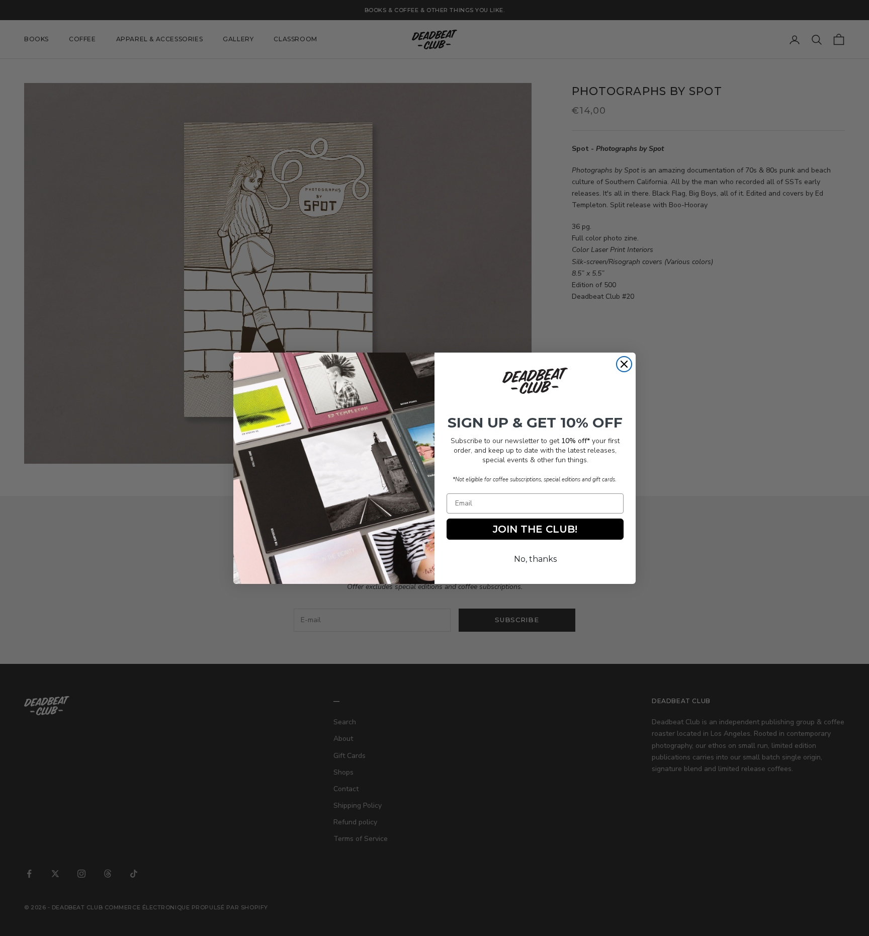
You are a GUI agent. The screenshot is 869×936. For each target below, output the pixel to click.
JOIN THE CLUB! (535, 529)
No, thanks (535, 559)
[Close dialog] (624, 364)
